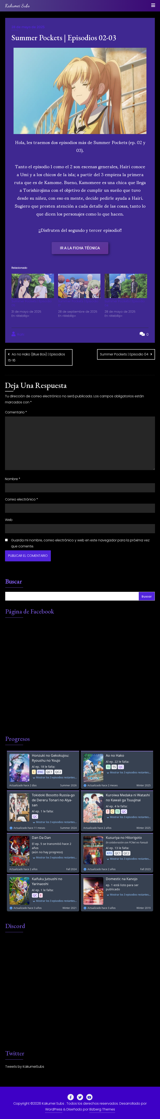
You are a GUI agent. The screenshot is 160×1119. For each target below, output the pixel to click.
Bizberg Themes (102, 1109)
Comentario (16, 412)
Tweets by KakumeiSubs (24, 1066)
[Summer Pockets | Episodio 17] (79, 286)
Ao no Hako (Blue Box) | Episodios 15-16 (36, 357)
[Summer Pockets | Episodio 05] (32, 286)
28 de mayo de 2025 (28, 27)
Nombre (12, 479)
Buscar (13, 581)
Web (8, 519)
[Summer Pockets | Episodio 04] (126, 286)
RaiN (20, 334)
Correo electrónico (21, 499)
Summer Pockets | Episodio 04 (124, 354)
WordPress (53, 1109)
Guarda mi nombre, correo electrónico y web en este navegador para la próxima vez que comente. (80, 543)
